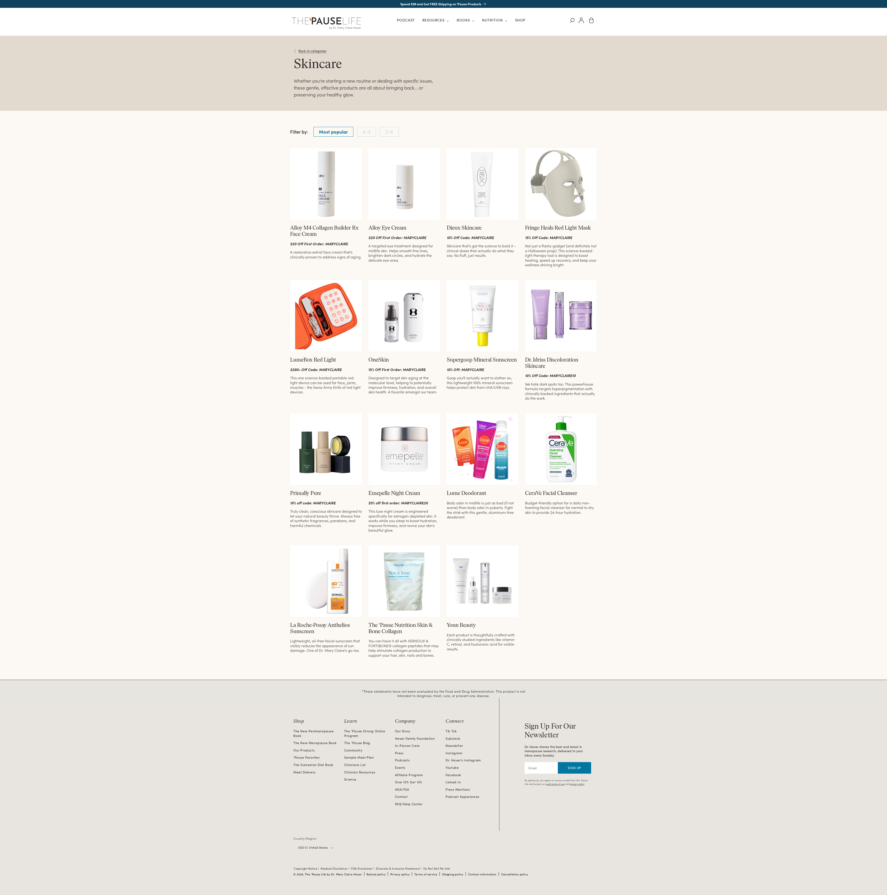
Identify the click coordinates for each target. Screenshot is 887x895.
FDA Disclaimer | (363, 868)
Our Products (304, 750)
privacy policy (577, 784)
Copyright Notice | (307, 868)
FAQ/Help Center (409, 804)
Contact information (482, 874)
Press (399, 753)
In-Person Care (407, 745)
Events (400, 767)
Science (350, 779)
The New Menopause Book (315, 743)
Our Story (402, 731)
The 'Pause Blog (357, 743)
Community (353, 750)
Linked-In (453, 782)
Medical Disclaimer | (335, 868)
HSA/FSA (402, 789)
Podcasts (402, 760)
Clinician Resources (359, 772)
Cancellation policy (514, 874)
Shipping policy (452, 874)
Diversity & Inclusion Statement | (399, 868)
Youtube (452, 767)
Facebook (453, 775)
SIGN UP (574, 768)
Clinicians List (355, 765)
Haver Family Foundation (415, 738)
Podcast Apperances (462, 796)
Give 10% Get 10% (408, 782)
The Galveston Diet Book (313, 765)
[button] (436, 21)
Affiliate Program (409, 775)
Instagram (454, 753)
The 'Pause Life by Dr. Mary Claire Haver (333, 874)
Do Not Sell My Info (436, 868)
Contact (401, 796)
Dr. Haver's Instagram (463, 760)
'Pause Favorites (306, 757)
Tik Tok (451, 731)
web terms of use (555, 784)
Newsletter (454, 745)
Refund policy (376, 874)
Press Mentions (458, 789)
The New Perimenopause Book (313, 733)
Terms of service (425, 874)
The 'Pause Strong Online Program (364, 733)
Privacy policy (400, 874)
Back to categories (312, 51)
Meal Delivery (304, 772)
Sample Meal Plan (359, 757)
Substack (453, 738)
